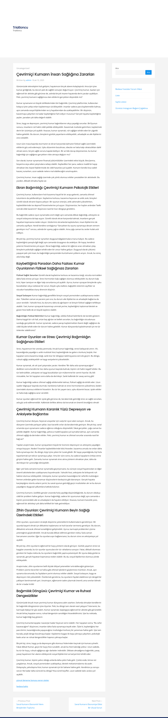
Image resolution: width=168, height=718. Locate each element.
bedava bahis (22, 686)
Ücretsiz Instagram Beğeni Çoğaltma (131, 108)
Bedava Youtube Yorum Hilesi (128, 89)
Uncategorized (22, 68)
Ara (117, 68)
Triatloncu (20, 27)
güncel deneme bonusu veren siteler (32, 680)
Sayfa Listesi (120, 102)
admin (28, 80)
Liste (117, 95)
